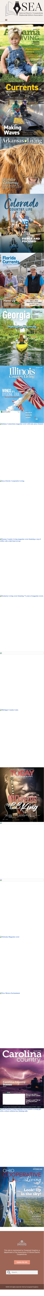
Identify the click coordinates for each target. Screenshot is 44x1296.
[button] (6, 20)
